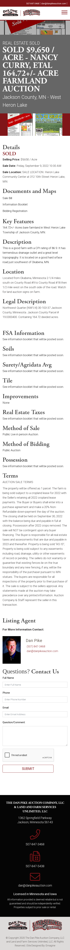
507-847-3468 (32, 3)
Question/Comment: (14, 722)
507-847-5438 (35, 866)
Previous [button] (4, 124)
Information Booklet (15, 204)
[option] (19, 124)
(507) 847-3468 (36, 646)
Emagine (50, 945)
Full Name (8, 677)
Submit (28, 769)
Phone (6, 692)
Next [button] (66, 124)
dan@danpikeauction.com (53, 3)
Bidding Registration (15, 211)
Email (6, 707)
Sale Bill (7, 198)
